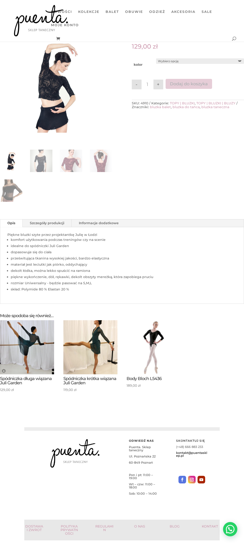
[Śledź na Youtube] (201, 479)
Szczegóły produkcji (47, 223)
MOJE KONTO (65, 25)
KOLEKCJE (88, 12)
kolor (138, 64)
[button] (230, 529)
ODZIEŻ (157, 12)
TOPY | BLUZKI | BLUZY (215, 103)
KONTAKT (210, 526)
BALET (112, 12)
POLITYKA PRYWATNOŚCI (69, 530)
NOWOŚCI (61, 12)
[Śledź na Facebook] (182, 479)
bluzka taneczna (215, 107)
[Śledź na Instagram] (192, 479)
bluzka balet (160, 107)
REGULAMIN (104, 528)
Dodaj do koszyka (189, 83)
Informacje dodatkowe (99, 223)
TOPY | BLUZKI (182, 103)
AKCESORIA (183, 12)
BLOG (175, 526)
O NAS (139, 526)
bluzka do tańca (186, 107)
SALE (207, 12)
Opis (11, 223)
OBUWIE (134, 12)
